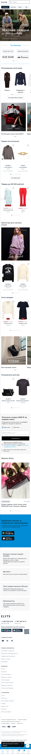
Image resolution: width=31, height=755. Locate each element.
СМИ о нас (4, 698)
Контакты (4, 709)
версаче (22, 741)
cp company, (16, 741)
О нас (2, 695)
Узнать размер (5, 679)
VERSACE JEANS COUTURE (8, 400)
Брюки (22, 211)
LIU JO (23, 210)
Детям (20, 7)
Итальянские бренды (7, 688)
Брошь (22, 169)
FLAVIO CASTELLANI (8, 210)
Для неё (7, 427)
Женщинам (5, 7)
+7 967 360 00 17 (20, 621)
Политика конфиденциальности (8, 719)
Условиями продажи (10, 445)
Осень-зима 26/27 (8, 171)
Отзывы (3, 703)
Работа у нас (4, 706)
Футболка (23, 402)
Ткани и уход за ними (7, 682)
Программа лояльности (8, 650)
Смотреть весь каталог (15, 97)
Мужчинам (13, 7)
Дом (27, 7)
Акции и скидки (5, 659)
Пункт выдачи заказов (7, 700)
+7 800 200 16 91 (7, 621)
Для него (17, 427)
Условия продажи (5, 723)
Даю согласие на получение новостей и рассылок (15, 450)
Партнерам (4, 661)
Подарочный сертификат (8, 656)
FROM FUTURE (8, 286)
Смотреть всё (15, 178)
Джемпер (8, 287)
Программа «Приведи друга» (9, 653)
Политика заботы (6, 711)
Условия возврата (6, 674)
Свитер (8, 168)
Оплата (3, 669)
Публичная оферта (22, 719)
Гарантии (13, 723)
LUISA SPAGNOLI (8, 167)
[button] (1, 157)
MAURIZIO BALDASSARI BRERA (23, 400)
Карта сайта (20, 723)
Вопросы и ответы (6, 677)
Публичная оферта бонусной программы (10, 721)
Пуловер (8, 325)
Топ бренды (15, 45)
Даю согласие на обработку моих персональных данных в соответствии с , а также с (16, 444)
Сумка (8, 402)
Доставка (4, 671)
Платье (8, 211)
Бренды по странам (6, 685)
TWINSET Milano (8, 323)
